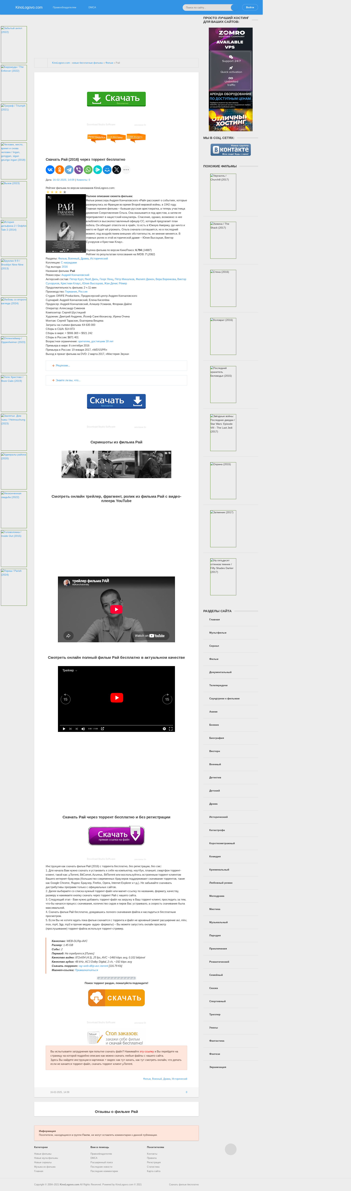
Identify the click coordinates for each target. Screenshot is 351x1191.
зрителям (84, 341)
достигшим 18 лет (102, 341)
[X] (116, 169)
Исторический (99, 258)
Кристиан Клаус (71, 283)
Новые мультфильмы (46, 1158)
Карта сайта (153, 1171)
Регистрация (154, 1162)
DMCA (92, 7)
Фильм (62, 258)
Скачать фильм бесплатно (184, 1184)
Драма (85, 258)
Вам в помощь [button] (99, 1147)
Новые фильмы (42, 1154)
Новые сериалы (43, 1162)
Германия (71, 291)
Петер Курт (76, 279)
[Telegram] (69, 169)
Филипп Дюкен (145, 279)
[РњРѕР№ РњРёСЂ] (107, 169)
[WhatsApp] (88, 169)
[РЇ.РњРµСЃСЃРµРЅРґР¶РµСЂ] (97, 169)
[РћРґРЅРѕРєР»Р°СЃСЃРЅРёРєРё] (59, 169)
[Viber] (78, 169)
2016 (65, 266)
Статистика (153, 1167)
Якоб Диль (91, 279)
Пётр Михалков (124, 279)
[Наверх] (231, 1149)
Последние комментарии (104, 1171)
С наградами (69, 262)
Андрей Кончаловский (75, 274)
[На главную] (41, 62)
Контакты (152, 1154)
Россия (82, 291)
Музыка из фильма (44, 1167)
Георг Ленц (106, 279)
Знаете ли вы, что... (68, 380)
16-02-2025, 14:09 (63, 179)
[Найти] (234, 7)
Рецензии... (63, 365)
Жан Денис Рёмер (115, 283)
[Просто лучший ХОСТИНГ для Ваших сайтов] (231, 129)
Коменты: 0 (83, 179)
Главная (38, 1171)
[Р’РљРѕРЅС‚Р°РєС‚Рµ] (50, 169)
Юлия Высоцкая (92, 283)
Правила (151, 1158)
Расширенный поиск (101, 1162)
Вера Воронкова (166, 279)
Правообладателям (64, 7)
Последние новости (101, 1167)
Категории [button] (41, 1147)
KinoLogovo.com (69, 1184)
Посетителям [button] (155, 1147)
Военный (73, 258)
